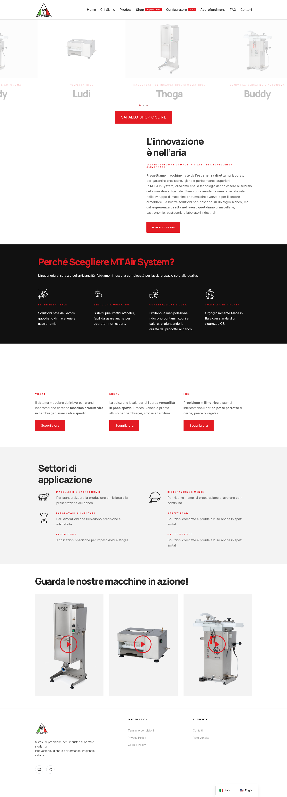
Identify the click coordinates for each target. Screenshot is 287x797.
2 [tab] (143, 105)
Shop (148, 10)
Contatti (246, 10)
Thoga (143, 93)
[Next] (215, 63)
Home (91, 10)
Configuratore (180, 10)
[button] (143, 117)
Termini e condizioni (141, 730)
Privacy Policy (137, 737)
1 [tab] (140, 105)
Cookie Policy (137, 744)
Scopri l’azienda (163, 227)
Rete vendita (201, 737)
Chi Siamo (107, 10)
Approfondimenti (212, 10)
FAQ (233, 10)
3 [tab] (147, 105)
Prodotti (125, 10)
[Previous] (72, 63)
